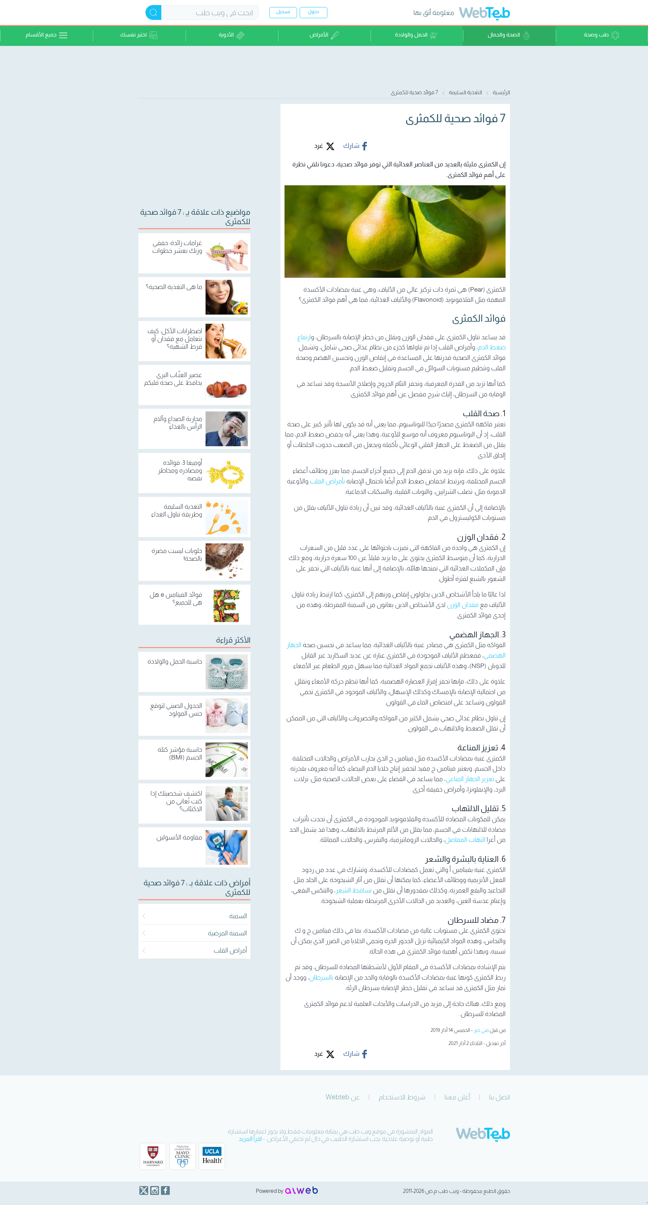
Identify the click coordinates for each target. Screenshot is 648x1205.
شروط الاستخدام (402, 1097)
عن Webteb (343, 1097)
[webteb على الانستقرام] (154, 1190)
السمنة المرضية (227, 933)
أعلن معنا (457, 1097)
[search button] (153, 12)
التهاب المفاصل (465, 839)
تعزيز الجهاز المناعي (470, 778)
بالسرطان (321, 977)
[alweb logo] (301, 1190)
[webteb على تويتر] (143, 1190)
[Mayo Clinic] (182, 1156)
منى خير (481, 1030)
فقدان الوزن (463, 604)
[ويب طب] (484, 14)
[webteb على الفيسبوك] (165, 1190)
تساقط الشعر (353, 890)
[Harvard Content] (153, 1156)
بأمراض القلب (327, 481)
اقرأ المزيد (250, 1138)
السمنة (238, 915)
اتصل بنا (499, 1097)
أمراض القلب (230, 950)
